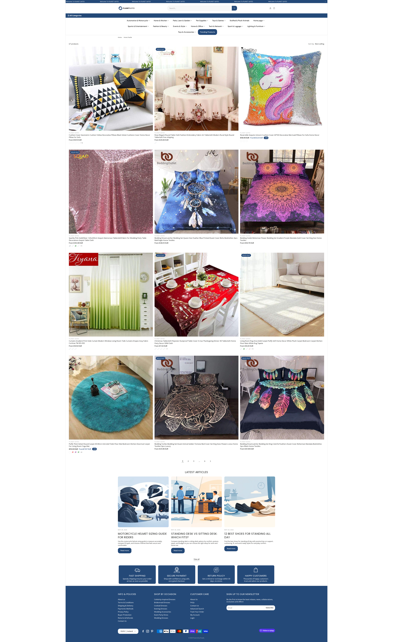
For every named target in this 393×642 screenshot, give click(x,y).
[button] (202, 8)
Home (120, 37)
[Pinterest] (152, 631)
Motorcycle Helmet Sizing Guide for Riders (142, 535)
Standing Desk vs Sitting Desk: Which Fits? (194, 535)
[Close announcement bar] (325, 1)
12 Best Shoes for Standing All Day (247, 535)
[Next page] (210, 461)
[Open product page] (111, 89)
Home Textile (128, 37)
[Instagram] (147, 631)
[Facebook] (143, 631)
